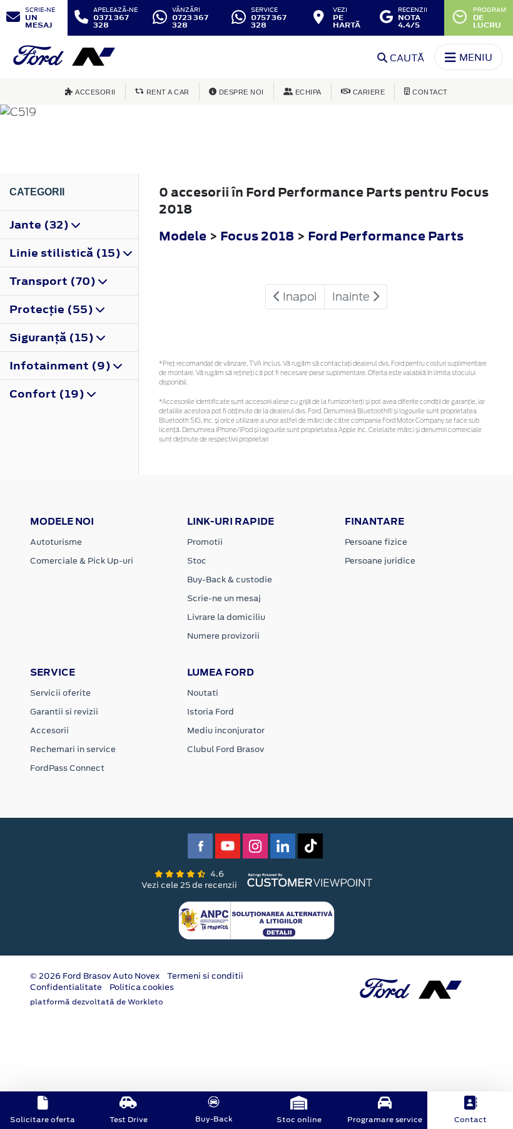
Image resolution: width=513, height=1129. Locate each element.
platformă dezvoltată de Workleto (96, 1002)
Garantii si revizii (64, 712)
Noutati (202, 693)
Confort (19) (48, 393)
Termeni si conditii (205, 976)
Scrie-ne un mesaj (224, 598)
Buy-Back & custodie (229, 579)
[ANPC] (256, 919)
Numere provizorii (223, 636)
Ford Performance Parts (386, 235)
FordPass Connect (67, 768)
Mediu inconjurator (226, 730)
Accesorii (49, 730)
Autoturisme (56, 542)
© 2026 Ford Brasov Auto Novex (95, 976)
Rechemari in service (73, 749)
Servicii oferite (60, 693)
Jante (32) (40, 224)
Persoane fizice (376, 542)
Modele (182, 235)
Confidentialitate (66, 987)
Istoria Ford (210, 712)
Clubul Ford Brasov (225, 749)
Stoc (196, 561)
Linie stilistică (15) (66, 252)
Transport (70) (53, 281)
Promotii (205, 542)
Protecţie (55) (52, 309)
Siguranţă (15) (52, 337)
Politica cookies (141, 987)
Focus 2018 (257, 235)
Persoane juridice (380, 561)
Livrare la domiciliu (226, 617)
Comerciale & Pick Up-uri (81, 561)
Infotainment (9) (61, 365)
